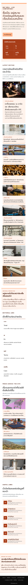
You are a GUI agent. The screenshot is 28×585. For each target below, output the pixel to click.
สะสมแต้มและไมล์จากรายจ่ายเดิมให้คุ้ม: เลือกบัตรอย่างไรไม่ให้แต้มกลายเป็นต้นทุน (13, 202)
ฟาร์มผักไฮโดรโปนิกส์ (13, 539)
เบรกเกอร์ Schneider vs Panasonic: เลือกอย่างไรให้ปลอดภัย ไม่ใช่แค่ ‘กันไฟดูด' (14, 242)
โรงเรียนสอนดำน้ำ (12, 524)
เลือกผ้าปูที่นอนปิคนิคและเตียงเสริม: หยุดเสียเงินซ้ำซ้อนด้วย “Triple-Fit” (14, 262)
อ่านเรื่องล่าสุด (7, 34)
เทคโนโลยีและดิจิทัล (20, 577)
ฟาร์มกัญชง (11, 516)
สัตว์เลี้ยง (15, 580)
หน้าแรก (4, 577)
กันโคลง (10, 501)
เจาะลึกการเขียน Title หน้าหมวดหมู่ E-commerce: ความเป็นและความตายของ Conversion (14, 415)
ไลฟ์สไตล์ (8, 577)
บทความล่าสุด (20, 580)
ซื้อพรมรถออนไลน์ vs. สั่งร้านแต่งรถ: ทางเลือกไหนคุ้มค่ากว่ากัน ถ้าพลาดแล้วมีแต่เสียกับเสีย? (14, 222)
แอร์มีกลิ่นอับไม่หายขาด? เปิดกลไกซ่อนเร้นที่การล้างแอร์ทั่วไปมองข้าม (14, 181)
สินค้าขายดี (11, 531)
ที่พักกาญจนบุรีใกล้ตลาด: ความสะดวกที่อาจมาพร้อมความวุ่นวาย (14, 475)
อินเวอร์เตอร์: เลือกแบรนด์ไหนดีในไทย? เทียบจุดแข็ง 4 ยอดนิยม (14, 140)
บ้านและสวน (13, 577)
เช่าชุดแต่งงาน (11, 508)
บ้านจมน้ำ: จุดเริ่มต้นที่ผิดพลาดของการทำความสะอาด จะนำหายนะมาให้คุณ (14, 160)
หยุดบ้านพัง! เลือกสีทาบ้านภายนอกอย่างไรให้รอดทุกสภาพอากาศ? (13, 282)
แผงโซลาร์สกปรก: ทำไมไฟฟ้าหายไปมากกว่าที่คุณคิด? (13, 435)
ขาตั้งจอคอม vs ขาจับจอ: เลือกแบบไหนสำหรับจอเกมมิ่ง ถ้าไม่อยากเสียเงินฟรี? (13, 108)
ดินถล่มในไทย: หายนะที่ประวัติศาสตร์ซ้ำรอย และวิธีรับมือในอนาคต (14, 455)
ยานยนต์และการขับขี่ (8, 580)
